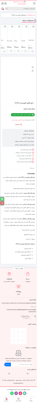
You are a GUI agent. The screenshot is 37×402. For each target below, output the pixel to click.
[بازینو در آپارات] (2, 203)
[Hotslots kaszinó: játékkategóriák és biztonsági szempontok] (18, 311)
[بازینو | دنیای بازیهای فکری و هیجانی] (18, 3)
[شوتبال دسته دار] (21, 31)
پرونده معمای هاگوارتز (7, 41)
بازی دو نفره (15, 120)
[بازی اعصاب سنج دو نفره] (28, 31)
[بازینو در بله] (2, 199)
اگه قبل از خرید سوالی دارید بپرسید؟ (22, 115)
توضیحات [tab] (32, 168)
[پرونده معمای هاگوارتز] (7, 31)
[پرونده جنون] (14, 31)
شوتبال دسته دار (21, 41)
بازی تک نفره (21, 120)
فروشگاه (29, 15)
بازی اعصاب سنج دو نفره (28, 40)
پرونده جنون (14, 41)
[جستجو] (6, 8)
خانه (34, 15)
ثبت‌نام (7, 364)
